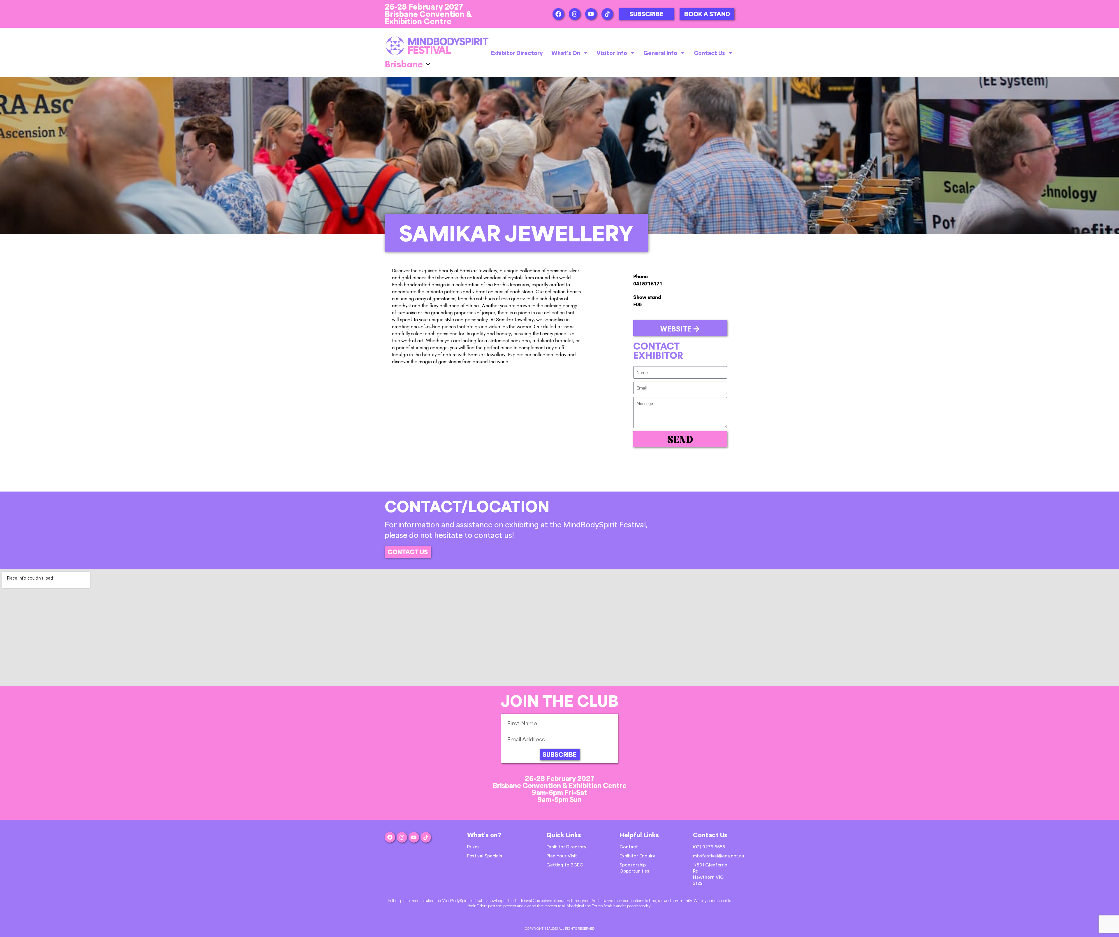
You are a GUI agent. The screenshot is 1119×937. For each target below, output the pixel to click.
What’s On (565, 53)
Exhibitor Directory (517, 53)
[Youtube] (591, 14)
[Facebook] (558, 14)
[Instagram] (574, 14)
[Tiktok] (607, 14)
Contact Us (709, 53)
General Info (660, 53)
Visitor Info (612, 53)
